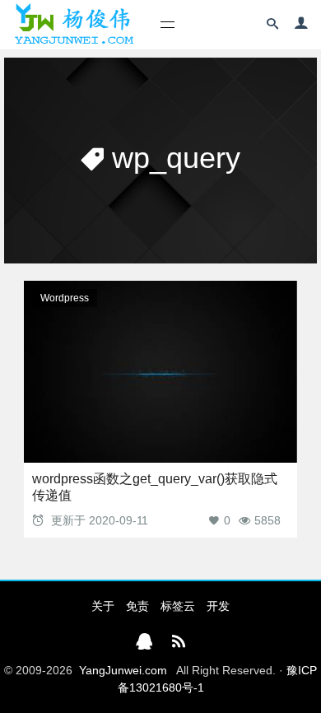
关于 (102, 606)
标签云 (177, 606)
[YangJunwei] (73, 25)
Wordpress (64, 298)
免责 (137, 606)
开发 (218, 606)
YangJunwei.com (123, 670)
